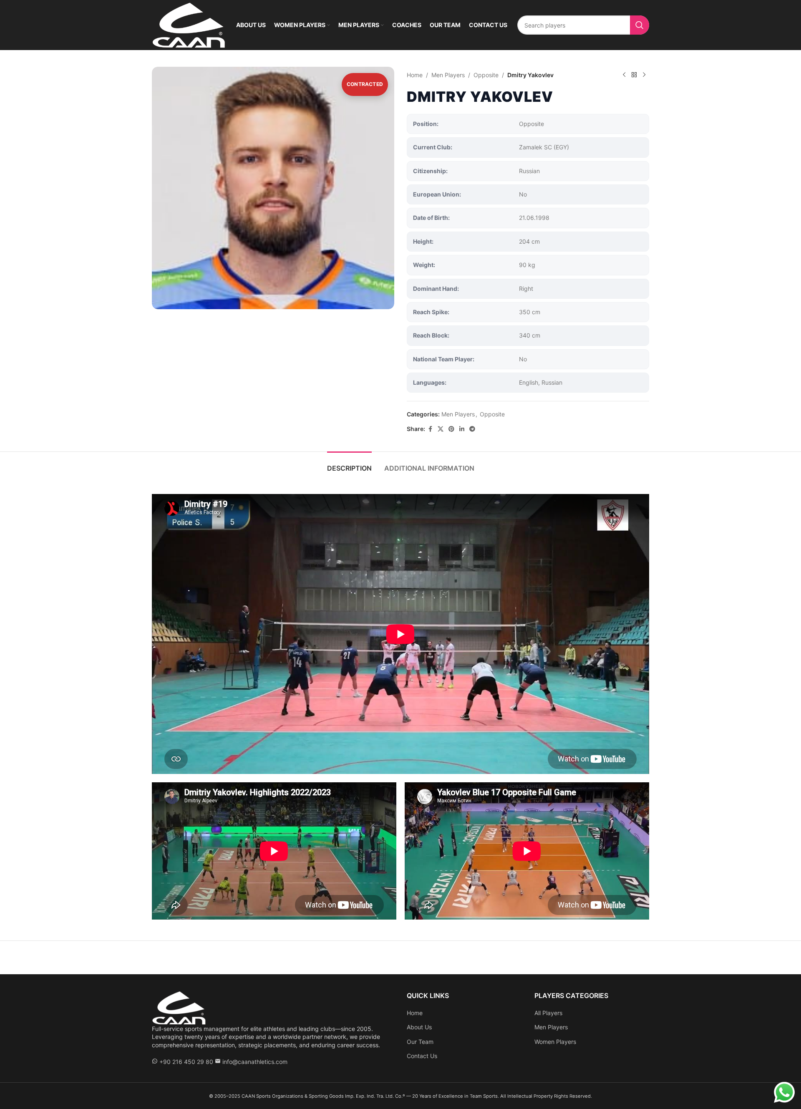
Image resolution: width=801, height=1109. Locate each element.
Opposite (486, 74)
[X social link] (440, 429)
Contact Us (422, 1055)
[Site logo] (189, 24)
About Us (419, 1027)
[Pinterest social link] (451, 429)
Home (415, 74)
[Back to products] (634, 75)
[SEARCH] (639, 25)
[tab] (349, 464)
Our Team (420, 1041)
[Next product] (644, 75)
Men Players (448, 74)
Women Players (555, 1041)
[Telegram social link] (472, 429)
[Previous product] (624, 75)
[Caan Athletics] (179, 1007)
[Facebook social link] (430, 429)
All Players (548, 1012)
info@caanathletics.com (254, 1061)
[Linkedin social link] (462, 429)
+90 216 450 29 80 (186, 1061)
